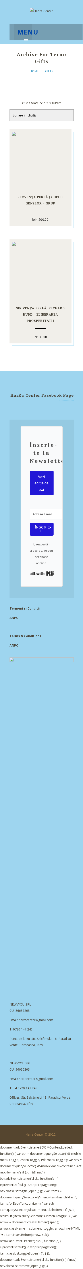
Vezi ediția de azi (41, 483)
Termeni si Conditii (25, 608)
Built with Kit (42, 573)
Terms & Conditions (25, 636)
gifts (49, 71)
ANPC (14, 618)
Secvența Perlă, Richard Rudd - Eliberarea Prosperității (40, 314)
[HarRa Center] (41, 11)
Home (34, 71)
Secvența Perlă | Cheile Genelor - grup (40, 200)
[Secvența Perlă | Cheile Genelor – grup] (40, 159)
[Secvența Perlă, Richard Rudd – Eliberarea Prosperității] (40, 270)
